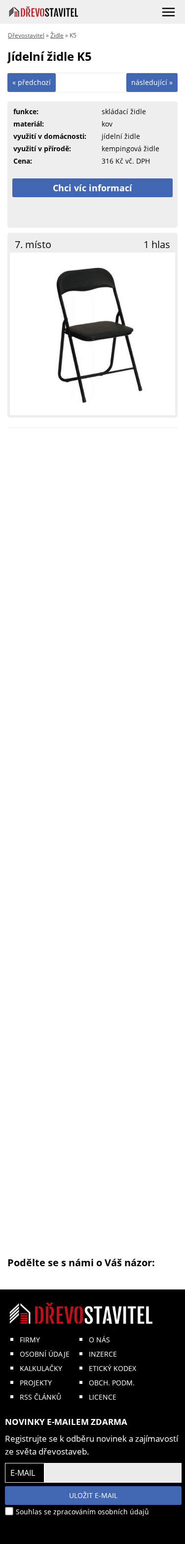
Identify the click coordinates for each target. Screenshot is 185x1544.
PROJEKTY (36, 1382)
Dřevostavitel (26, 35)
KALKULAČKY (41, 1368)
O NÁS (99, 1339)
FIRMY (30, 1339)
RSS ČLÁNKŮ (40, 1397)
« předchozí (31, 82)
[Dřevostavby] (43, 11)
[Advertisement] (92, 846)
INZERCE (103, 1354)
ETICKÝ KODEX (112, 1368)
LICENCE (102, 1397)
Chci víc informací (92, 188)
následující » (152, 82)
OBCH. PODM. (112, 1382)
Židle (57, 35)
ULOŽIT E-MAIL (93, 1495)
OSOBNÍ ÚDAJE (45, 1354)
